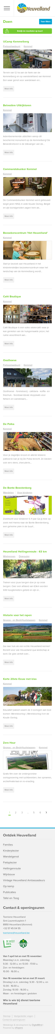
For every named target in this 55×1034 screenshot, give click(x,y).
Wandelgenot (11, 856)
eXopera (19, 1028)
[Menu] (8, 8)
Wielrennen (9, 556)
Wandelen (8, 492)
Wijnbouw (9, 874)
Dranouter (24, 556)
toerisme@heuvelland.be (16, 932)
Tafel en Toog (11, 898)
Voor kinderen (24, 492)
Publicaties (9, 892)
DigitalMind (37, 1025)
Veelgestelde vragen (23, 1016)
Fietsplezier (10, 862)
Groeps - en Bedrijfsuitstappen (19, 620)
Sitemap (7, 1016)
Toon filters (45, 21)
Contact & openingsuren (14, 1019)
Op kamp (8, 886)
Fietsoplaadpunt (11, 46)
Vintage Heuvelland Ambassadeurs (24, 880)
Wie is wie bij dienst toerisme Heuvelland (21, 1002)
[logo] (33, 8)
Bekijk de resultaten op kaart (30, 31)
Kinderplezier (11, 850)
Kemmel (28, 46)
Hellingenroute (12, 868)
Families (8, 844)
